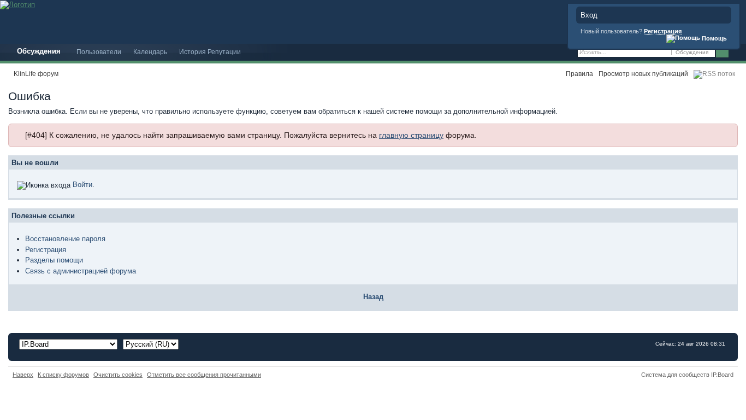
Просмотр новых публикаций (643, 73)
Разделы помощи (54, 260)
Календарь (150, 51)
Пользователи (98, 51)
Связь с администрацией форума (80, 271)
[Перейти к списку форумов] (17, 4)
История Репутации (210, 51)
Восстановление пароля (65, 239)
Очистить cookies (118, 374)
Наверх (23, 374)
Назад (373, 297)
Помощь (713, 38)
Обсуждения (39, 51)
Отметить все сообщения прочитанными (204, 374)
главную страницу (411, 135)
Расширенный (736, 52)
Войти (82, 184)
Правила (579, 73)
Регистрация (663, 31)
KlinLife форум (36, 73)
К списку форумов (63, 374)
